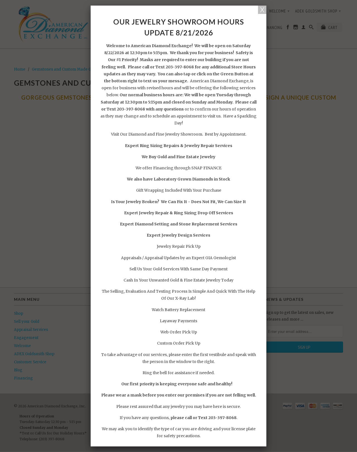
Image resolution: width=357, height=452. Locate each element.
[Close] (262, 10)
